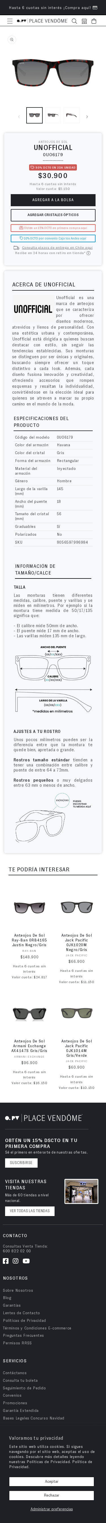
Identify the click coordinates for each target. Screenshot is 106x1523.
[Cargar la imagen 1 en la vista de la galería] (34, 115)
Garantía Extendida (21, 1411)
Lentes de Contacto (21, 1313)
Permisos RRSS (17, 1343)
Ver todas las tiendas (30, 1211)
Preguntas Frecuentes (23, 1336)
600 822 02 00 (17, 1251)
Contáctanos (15, 1373)
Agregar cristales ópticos (53, 215)
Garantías (12, 1305)
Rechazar (51, 1495)
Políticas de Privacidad (24, 1321)
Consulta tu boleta (20, 1381)
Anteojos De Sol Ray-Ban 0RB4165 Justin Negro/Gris (29, 940)
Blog (7, 1298)
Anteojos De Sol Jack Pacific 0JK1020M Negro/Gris (76, 943)
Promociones (15, 1403)
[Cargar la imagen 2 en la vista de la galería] (53, 115)
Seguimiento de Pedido (24, 1388)
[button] (10, 21)
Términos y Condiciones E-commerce (37, 1328)
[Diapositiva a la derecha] (87, 117)
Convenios (12, 1396)
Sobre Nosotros (18, 1291)
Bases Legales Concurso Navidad (33, 1418)
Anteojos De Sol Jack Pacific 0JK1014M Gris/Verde (76, 1048)
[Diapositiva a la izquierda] (19, 117)
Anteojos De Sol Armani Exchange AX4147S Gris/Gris (29, 1046)
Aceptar (52, 1482)
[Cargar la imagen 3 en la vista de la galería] (71, 115)
